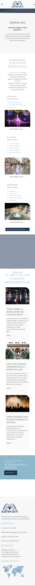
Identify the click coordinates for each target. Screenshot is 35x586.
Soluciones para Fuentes (9, 554)
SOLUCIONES (11, 137)
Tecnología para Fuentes (9, 552)
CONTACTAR (9, 473)
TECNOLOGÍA (11, 96)
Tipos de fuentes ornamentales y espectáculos (16, 367)
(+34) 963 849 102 (13, 541)
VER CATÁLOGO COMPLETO (16, 229)
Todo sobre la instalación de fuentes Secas (15, 312)
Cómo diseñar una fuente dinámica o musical (17, 420)
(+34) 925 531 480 (12, 536)
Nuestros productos (16, 72)
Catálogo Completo (8, 550)
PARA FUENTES (12, 99)
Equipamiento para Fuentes (11, 556)
